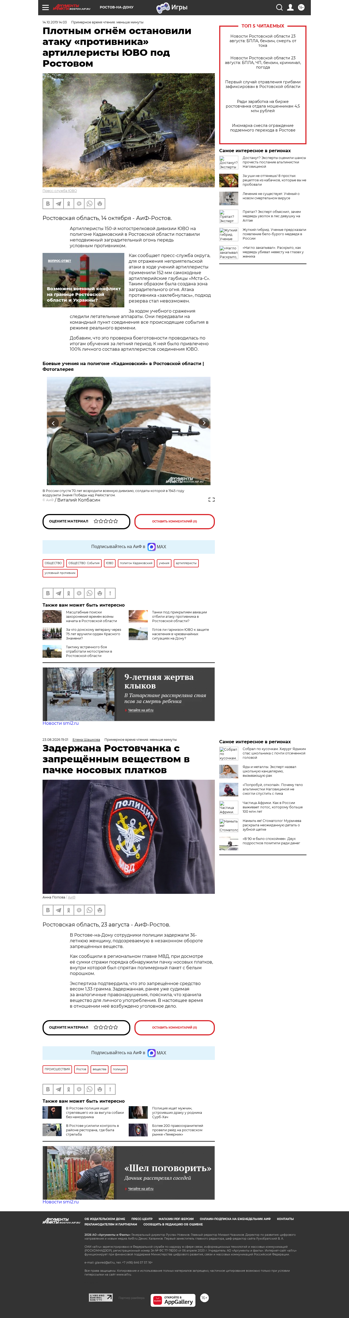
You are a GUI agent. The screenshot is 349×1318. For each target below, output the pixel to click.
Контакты (285, 1219)
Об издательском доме (105, 1219)
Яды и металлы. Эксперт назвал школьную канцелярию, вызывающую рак (269, 771)
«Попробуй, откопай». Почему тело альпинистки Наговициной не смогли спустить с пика (273, 789)
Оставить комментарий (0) (174, 521)
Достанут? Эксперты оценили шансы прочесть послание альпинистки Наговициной (274, 162)
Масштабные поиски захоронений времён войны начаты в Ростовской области (91, 616)
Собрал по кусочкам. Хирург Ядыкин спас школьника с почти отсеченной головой (274, 753)
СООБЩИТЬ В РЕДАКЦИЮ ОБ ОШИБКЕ (173, 1224)
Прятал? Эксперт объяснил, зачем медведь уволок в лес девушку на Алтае (272, 216)
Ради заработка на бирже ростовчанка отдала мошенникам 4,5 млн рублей (263, 106)
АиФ (50, 500)
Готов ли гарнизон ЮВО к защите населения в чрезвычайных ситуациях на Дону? (180, 634)
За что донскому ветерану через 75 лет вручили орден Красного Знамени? (93, 634)
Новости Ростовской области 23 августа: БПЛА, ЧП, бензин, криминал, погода (263, 63)
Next (204, 423)
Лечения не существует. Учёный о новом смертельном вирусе (271, 196)
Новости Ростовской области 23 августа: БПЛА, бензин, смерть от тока (263, 41)
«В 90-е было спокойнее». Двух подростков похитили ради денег (271, 841)
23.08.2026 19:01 (55, 740)
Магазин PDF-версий (176, 1219)
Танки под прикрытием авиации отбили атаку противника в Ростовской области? (179, 616)
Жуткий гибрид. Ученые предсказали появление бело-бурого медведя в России (274, 234)
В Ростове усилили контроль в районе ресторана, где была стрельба (92, 1130)
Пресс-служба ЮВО (60, 191)
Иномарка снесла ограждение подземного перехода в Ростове (263, 128)
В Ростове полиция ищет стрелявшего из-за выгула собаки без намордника (95, 1112)
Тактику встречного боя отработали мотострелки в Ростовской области (89, 651)
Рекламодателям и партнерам (111, 1224)
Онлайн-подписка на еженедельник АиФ (235, 1219)
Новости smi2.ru (61, 723)
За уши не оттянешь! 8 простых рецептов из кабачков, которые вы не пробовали (274, 180)
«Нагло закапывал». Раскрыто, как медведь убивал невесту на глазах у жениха (273, 252)
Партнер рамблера (132, 1297)
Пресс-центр (141, 1219)
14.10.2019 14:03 (55, 22)
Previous (54, 423)
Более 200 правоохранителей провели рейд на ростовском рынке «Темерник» (177, 1130)
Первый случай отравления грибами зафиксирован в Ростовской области (263, 84)
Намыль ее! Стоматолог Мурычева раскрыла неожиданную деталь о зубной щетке (272, 825)
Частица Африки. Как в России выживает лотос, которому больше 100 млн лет (273, 807)
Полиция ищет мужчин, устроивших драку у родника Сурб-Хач (177, 1112)
